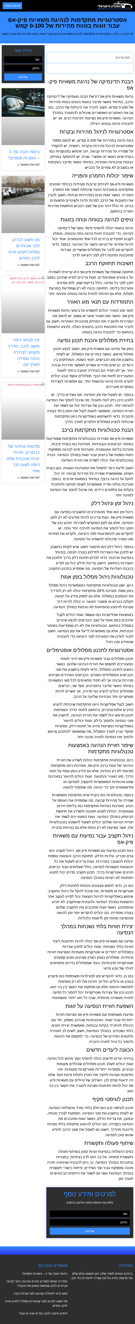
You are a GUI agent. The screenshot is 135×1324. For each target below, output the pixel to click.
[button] (60, 6)
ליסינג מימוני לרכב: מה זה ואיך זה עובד (43, 1313)
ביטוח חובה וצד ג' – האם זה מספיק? (45, 1273)
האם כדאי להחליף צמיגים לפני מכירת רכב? (40, 1293)
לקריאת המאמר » (28, 164)
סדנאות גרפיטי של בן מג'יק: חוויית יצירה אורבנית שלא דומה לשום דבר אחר (23, 458)
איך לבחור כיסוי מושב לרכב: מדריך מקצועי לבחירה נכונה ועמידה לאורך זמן (24, 352)
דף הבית (127, 34)
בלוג (116, 34)
